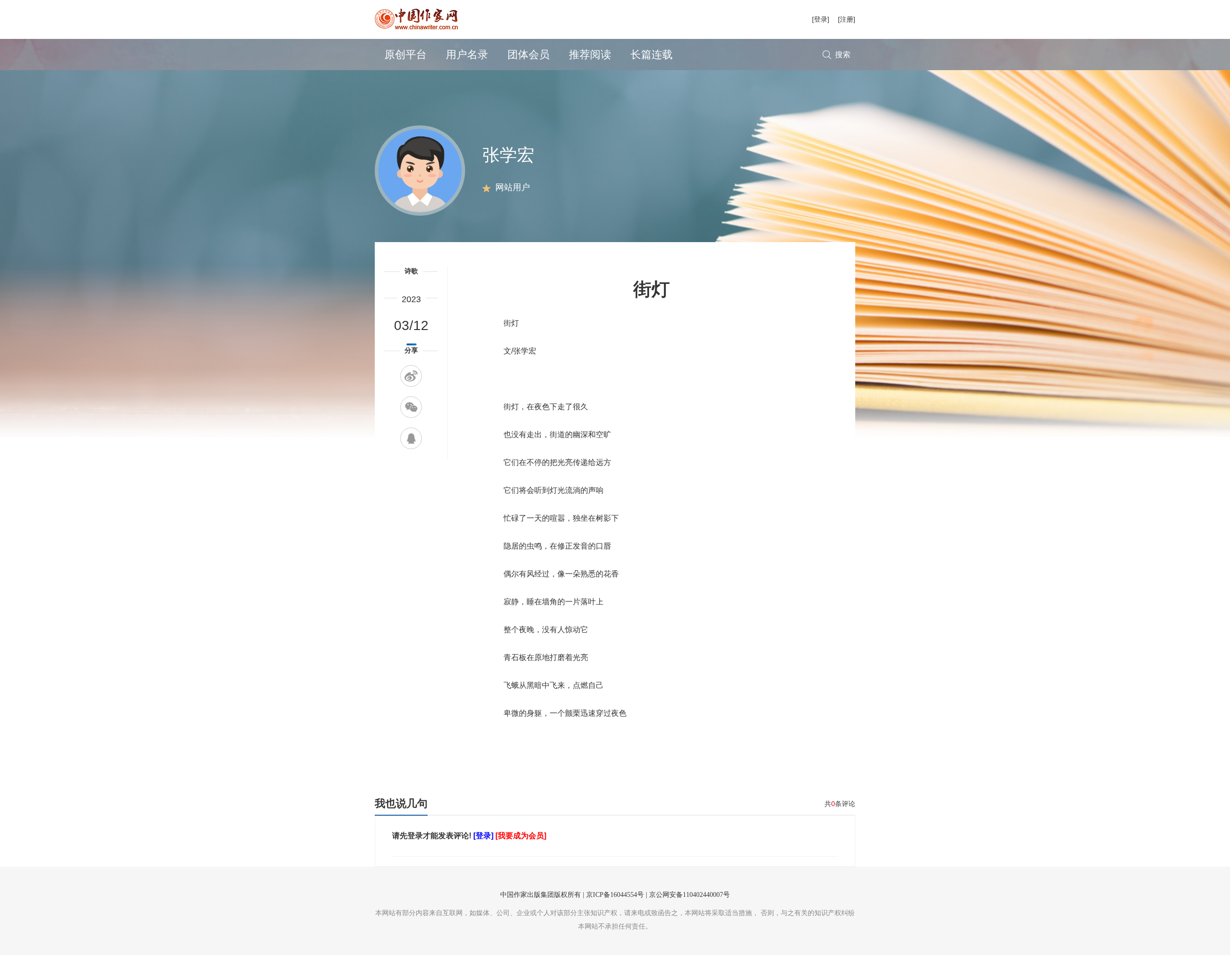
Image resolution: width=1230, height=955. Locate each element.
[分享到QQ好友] (411, 438)
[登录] (820, 19)
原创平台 (405, 55)
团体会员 (528, 55)
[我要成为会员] (520, 836)
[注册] (846, 19)
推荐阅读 (590, 55)
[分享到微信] (411, 407)
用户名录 (467, 55)
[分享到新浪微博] (411, 376)
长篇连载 (651, 55)
